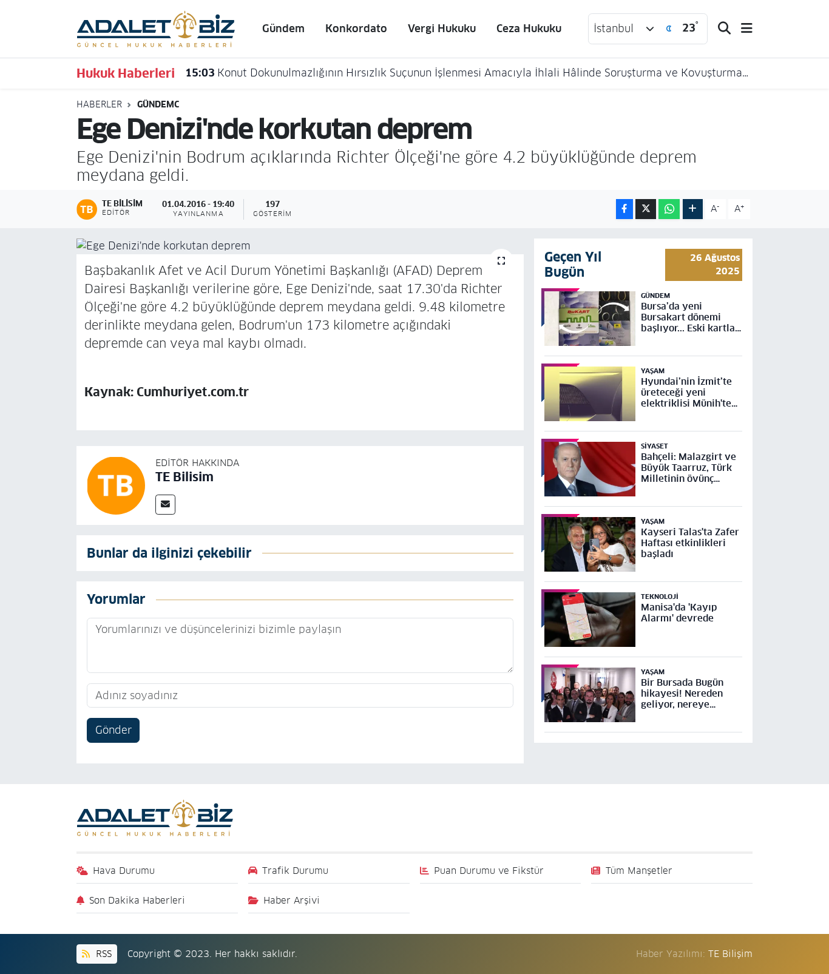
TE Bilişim (730, 953)
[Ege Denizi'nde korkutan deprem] (300, 246)
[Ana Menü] (742, 29)
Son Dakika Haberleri (137, 900)
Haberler (99, 104)
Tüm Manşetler (639, 870)
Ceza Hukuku (528, 28)
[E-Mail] (165, 505)
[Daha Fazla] (693, 209)
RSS (102, 953)
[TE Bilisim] (116, 485)
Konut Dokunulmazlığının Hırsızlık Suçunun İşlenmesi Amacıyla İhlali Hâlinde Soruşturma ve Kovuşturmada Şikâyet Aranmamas (469, 72)
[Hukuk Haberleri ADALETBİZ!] (155, 27)
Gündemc (158, 104)
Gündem (283, 28)
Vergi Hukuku (442, 28)
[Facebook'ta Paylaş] (624, 209)
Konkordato (356, 28)
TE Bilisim (184, 477)
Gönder (113, 730)
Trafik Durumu (295, 870)
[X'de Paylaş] (645, 209)
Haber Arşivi (291, 900)
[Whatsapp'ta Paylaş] (669, 209)
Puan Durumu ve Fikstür (489, 870)
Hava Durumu (124, 870)
